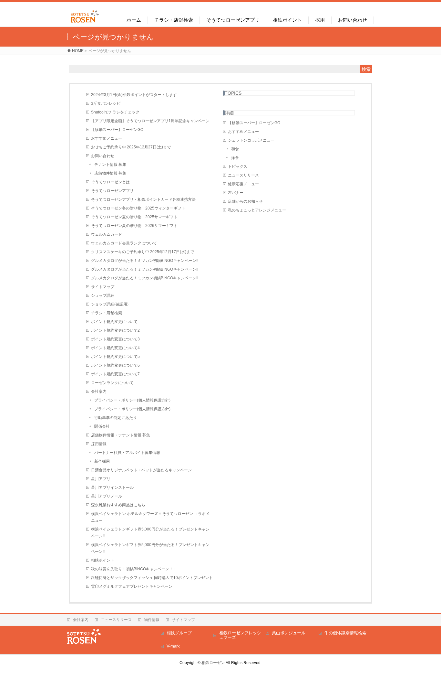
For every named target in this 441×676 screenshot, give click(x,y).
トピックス (237, 166)
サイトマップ (102, 286)
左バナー (235, 192)
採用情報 (99, 444)
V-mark (173, 646)
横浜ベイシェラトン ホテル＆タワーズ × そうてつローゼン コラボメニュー (150, 517)
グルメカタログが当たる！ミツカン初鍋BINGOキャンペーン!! (144, 260)
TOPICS (233, 93)
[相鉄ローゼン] (84, 22)
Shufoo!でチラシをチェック (115, 112)
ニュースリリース (243, 175)
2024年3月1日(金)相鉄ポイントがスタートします (134, 94)
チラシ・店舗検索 (106, 313)
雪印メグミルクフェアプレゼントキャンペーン (131, 586)
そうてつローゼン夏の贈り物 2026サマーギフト (134, 225)
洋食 (235, 158)
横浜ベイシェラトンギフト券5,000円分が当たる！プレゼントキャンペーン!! (150, 532)
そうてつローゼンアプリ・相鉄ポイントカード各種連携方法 (143, 199)
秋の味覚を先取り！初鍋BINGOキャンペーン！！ (134, 569)
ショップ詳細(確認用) (109, 304)
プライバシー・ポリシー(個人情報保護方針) (132, 400)
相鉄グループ (179, 632)
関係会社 (102, 426)
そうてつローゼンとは (110, 182)
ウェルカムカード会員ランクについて (124, 243)
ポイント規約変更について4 (115, 348)
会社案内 (99, 391)
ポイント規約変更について (114, 321)
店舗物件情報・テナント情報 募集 (120, 435)
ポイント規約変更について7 (115, 374)
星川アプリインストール (112, 487)
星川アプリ (100, 479)
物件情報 (151, 619)
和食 (235, 149)
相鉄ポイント (102, 560)
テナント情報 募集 (110, 164)
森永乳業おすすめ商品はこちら (118, 505)
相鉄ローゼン (213, 662)
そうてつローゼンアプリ (112, 190)
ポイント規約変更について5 (115, 356)
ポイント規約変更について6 (115, 365)
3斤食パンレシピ (105, 103)
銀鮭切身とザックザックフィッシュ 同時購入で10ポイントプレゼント (152, 577)
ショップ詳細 (102, 295)
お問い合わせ (102, 156)
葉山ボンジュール (288, 632)
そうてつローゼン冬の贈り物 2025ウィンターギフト (138, 208)
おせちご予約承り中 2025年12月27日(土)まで (131, 147)
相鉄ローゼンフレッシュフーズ (240, 635)
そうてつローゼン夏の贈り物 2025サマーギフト (134, 217)
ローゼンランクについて (112, 383)
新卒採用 (102, 461)
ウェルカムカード (106, 234)
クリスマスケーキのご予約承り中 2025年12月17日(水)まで (142, 252)
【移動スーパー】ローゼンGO (117, 129)
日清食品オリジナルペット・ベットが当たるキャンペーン (141, 470)
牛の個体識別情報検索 (345, 632)
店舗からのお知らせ (245, 201)
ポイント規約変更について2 (115, 330)
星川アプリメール (106, 496)
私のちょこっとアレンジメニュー (257, 210)
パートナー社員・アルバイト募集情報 (127, 452)
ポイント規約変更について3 (115, 339)
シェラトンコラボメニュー (251, 140)
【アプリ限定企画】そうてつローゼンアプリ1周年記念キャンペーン (150, 121)
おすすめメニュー (106, 138)
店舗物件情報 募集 (110, 173)
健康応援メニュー (243, 184)
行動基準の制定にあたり (115, 417)
